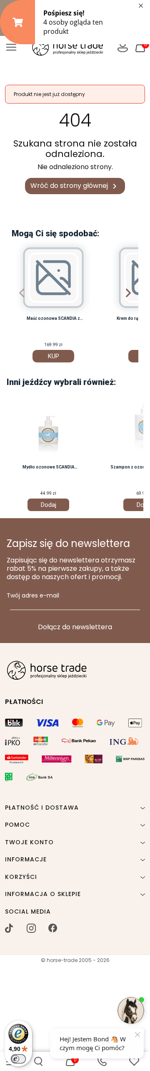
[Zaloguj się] (123, 47)
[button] (38, 1061)
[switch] (18, 1058)
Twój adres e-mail (33, 596)
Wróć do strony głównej (75, 186)
